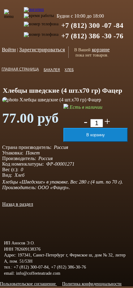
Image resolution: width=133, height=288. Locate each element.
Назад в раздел (17, 204)
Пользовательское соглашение (28, 284)
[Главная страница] (34, 6)
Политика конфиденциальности (92, 284)
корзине (101, 50)
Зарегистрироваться (42, 50)
